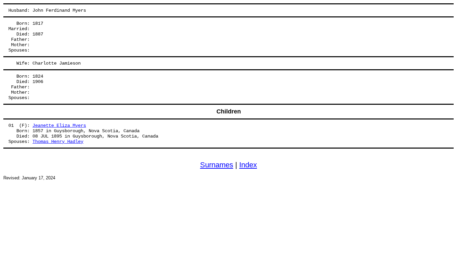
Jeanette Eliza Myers (59, 125)
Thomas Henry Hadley (57, 141)
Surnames (216, 165)
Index (248, 165)
